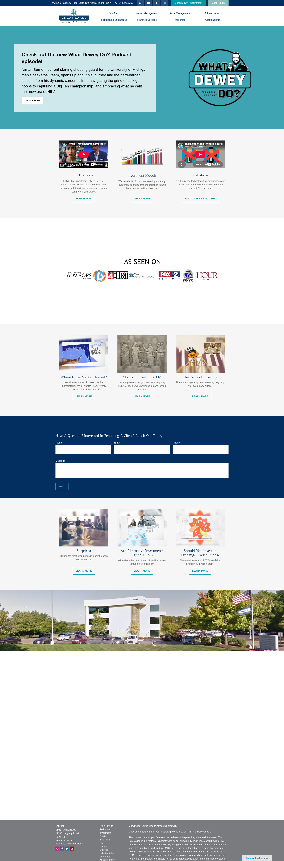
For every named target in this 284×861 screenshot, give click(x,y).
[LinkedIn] (140, 3)
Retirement (105, 829)
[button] (113, 13)
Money (103, 846)
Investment (105, 833)
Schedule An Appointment (188, 3)
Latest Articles (107, 853)
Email (117, 442)
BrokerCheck (203, 831)
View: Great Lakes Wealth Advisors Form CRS (153, 826)
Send (62, 486)
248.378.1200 (126, 3)
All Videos (105, 856)
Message (60, 461)
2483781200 (69, 830)
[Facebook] (156, 3)
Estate (103, 836)
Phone (176, 442)
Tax (101, 843)
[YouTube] (148, 3)
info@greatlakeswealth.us (69, 843)
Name (58, 442)
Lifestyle (104, 850)
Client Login (218, 3)
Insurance (105, 839)
